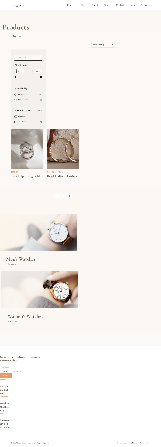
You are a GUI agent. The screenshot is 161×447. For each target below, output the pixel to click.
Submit (6, 375)
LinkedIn (4, 423)
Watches (4, 403)
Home (70, 5)
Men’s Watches (20, 259)
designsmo (18, 5)
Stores (107, 5)
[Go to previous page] (56, 196)
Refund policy (145, 443)
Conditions (132, 443)
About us (4, 386)
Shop (83, 5)
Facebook (5, 427)
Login (132, 5)
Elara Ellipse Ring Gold (25, 176)
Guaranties (121, 443)
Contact (120, 5)
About (95, 5)
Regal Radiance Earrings (62, 176)
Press (3, 393)
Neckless (4, 406)
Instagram (5, 420)
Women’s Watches (25, 316)
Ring (2, 410)
